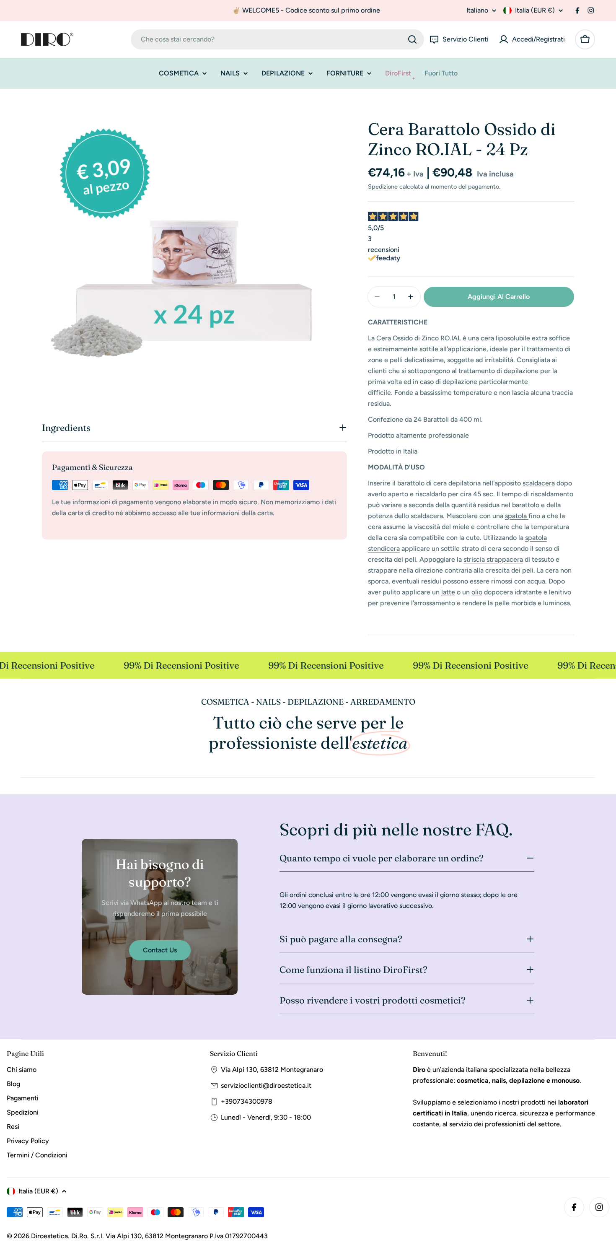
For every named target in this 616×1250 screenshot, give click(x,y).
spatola (516, 516)
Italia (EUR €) (535, 10)
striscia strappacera (493, 559)
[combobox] (277, 39)
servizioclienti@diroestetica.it (266, 1085)
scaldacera (539, 483)
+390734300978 (246, 1101)
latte (448, 592)
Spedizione (383, 186)
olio (476, 592)
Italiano (477, 10)
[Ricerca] (412, 39)
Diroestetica (49, 1236)
